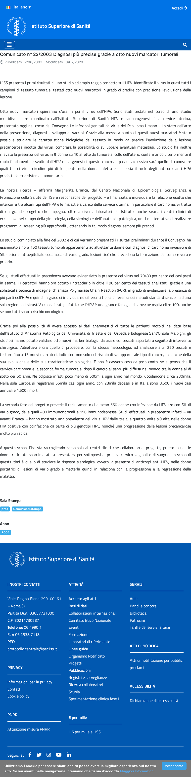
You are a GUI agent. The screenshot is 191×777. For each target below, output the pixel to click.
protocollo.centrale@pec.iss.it (32, 649)
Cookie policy (18, 696)
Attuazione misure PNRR (28, 729)
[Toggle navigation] (9, 44)
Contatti (14, 689)
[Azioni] (8, 7)
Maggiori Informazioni (137, 771)
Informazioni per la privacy (29, 682)
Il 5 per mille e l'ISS (85, 732)
